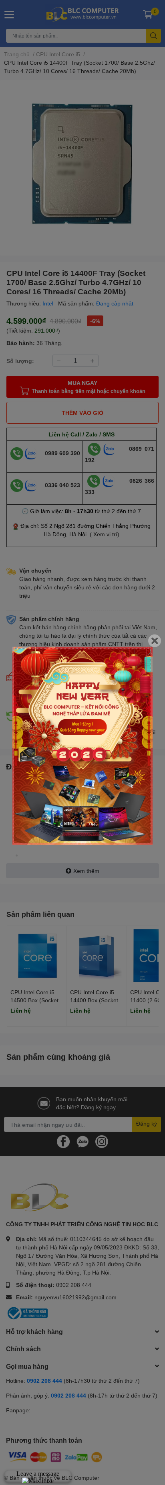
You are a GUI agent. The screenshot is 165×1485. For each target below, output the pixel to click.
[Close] (154, 640)
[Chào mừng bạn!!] (82, 745)
